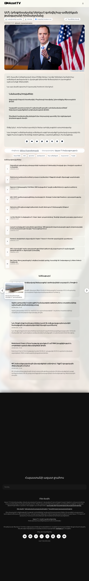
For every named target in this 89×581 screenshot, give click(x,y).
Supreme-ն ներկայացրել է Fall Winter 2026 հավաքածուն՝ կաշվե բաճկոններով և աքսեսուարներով (43, 187)
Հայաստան (64, 155)
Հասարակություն (26, 23)
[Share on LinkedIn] (57, 141)
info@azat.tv (59, 528)
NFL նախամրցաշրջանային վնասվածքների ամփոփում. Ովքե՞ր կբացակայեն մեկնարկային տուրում (43, 364)
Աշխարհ (17, 23)
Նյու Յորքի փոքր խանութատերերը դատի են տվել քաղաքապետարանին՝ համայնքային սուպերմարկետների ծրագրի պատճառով (41, 324)
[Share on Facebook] (52, 141)
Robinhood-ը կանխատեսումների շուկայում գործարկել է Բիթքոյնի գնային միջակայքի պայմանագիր (45, 177)
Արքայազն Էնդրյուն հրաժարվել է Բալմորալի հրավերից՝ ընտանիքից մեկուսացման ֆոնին (42, 100)
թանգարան (41, 155)
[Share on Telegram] (27, 141)
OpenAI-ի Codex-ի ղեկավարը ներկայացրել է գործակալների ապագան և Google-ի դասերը (44, 283)
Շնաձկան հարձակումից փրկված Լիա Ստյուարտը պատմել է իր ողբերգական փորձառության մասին (40, 117)
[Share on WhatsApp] (42, 141)
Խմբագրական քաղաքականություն (36, 509)
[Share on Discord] (32, 141)
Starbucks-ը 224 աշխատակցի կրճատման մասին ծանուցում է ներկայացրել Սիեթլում (39, 207)
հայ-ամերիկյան (53, 155)
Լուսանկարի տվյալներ (77, 71)
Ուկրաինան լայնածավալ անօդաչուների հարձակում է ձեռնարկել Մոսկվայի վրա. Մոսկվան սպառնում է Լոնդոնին (46, 166)
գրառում (31, 155)
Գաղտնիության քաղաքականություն (60, 509)
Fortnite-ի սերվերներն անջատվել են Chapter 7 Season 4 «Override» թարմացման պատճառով (41, 238)
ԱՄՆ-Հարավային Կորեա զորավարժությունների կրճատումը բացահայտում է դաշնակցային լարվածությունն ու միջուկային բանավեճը (42, 249)
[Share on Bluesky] (37, 141)
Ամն (24, 155)
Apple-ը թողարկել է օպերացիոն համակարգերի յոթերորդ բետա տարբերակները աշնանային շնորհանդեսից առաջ (44, 304)
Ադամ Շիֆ (17, 155)
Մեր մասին (20, 509)
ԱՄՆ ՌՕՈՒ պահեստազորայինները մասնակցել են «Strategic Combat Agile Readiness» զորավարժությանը (45, 197)
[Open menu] (83, 3)
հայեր (73, 155)
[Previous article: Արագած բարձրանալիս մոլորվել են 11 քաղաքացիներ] (2, 290)
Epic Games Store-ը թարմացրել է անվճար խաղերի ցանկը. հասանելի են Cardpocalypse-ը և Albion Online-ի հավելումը (45, 261)
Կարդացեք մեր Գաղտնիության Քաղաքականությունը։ (64, 505)
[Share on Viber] (62, 141)
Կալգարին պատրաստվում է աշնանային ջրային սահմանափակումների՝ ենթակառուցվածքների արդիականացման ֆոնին (38, 109)
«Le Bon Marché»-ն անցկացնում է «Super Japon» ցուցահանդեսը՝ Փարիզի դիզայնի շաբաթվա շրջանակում (46, 217)
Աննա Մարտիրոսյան (29, 150)
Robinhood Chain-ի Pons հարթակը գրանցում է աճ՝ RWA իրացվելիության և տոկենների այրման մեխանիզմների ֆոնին (41, 344)
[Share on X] (47, 141)
